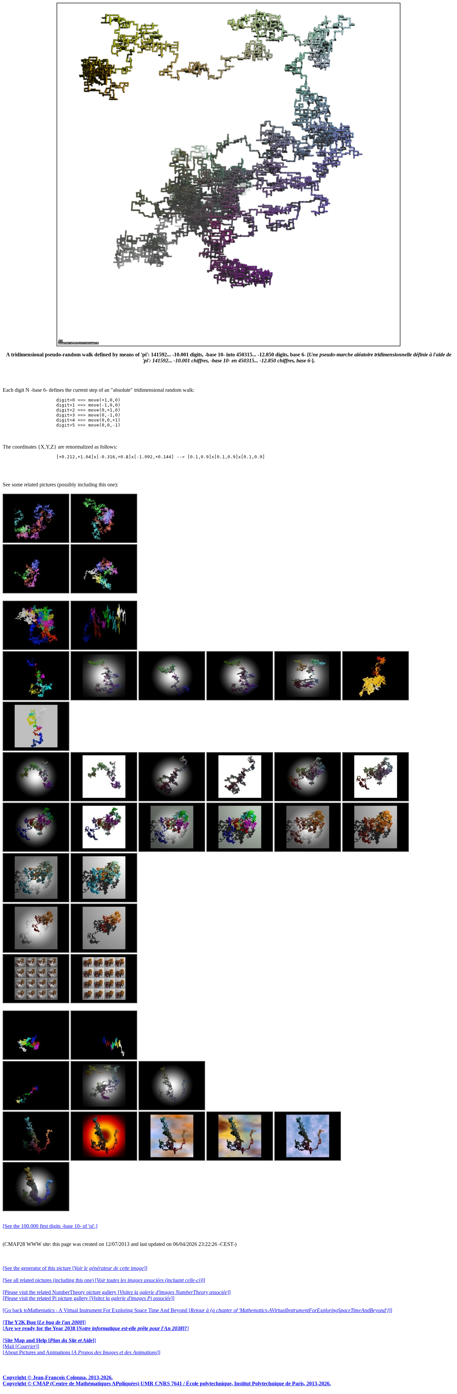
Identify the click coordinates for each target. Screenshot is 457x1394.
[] (44, 1322)
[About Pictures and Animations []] (81, 1352)
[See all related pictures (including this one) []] (104, 1280)
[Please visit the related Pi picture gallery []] (88, 1298)
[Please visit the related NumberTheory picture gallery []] (117, 1292)
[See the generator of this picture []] (75, 1268)
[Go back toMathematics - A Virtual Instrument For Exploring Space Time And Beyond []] (197, 1310)
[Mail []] (21, 1346)
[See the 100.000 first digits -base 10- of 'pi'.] (50, 1226)
